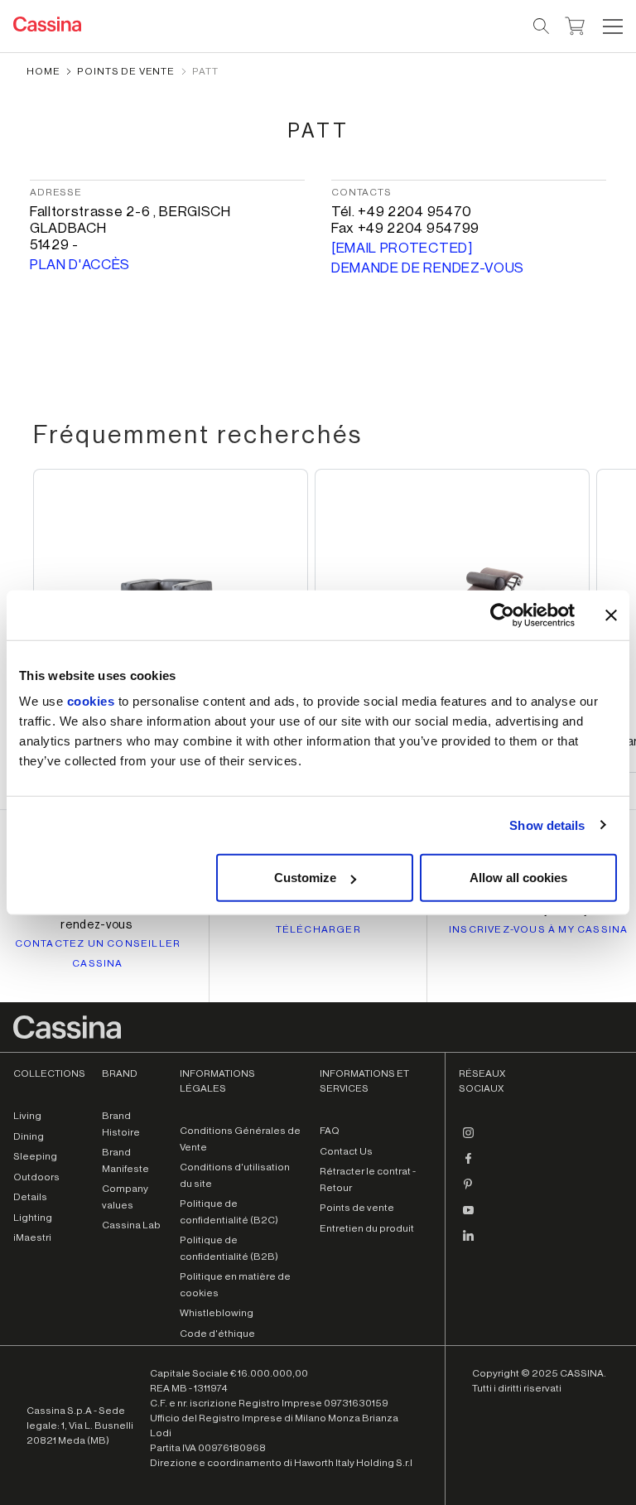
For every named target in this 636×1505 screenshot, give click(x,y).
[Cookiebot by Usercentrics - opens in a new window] (502, 614)
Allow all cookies (518, 878)
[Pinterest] (469, 1190)
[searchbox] (542, 26)
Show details (547, 825)
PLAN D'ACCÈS (80, 265)
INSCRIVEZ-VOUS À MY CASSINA (538, 929)
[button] (611, 26)
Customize (305, 878)
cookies (91, 701)
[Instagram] (469, 1139)
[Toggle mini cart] (575, 24)
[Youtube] (469, 1216)
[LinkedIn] (469, 1242)
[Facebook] (469, 1165)
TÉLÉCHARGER (318, 929)
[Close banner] (611, 614)
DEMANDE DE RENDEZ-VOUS (427, 268)
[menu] (613, 26)
